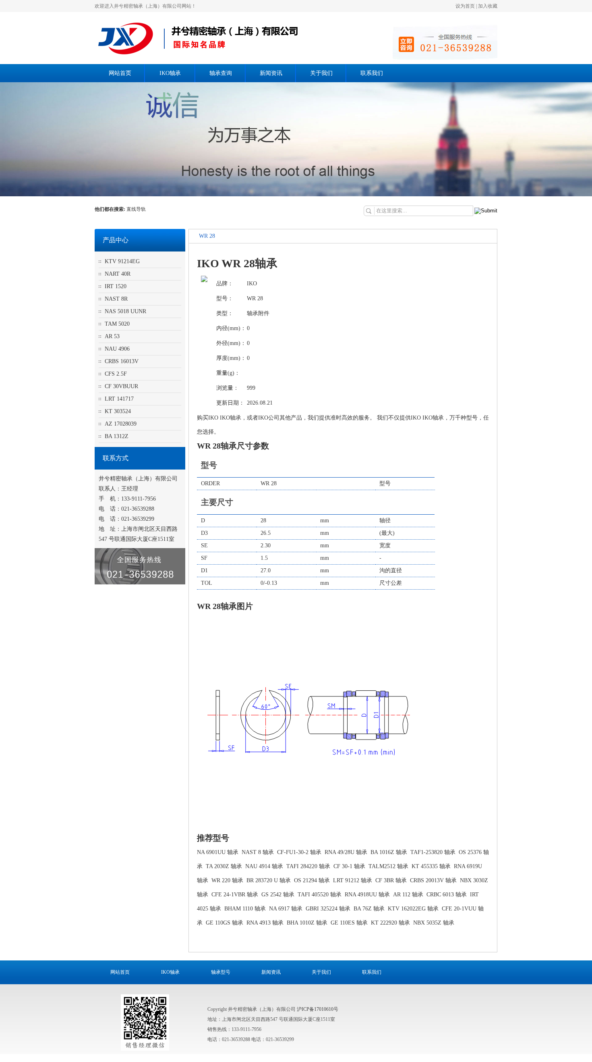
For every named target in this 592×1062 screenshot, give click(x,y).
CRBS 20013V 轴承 (433, 880)
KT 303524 (118, 411)
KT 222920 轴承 (390, 923)
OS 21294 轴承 (312, 880)
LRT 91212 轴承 (352, 880)
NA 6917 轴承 (285, 909)
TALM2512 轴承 (388, 866)
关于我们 (321, 73)
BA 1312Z (116, 436)
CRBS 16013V (122, 361)
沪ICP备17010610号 (317, 1009)
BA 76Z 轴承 (369, 909)
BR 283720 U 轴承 (268, 880)
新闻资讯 (271, 73)
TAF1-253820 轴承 (432, 852)
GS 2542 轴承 (277, 895)
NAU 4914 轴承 (264, 866)
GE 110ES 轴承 (349, 923)
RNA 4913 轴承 (265, 923)
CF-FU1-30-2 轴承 (299, 852)
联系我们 (371, 73)
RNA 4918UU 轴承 (367, 895)
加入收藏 (487, 6)
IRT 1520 (115, 286)
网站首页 (120, 73)
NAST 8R (116, 299)
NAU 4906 (117, 349)
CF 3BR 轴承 (391, 880)
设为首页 (465, 6)
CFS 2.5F (116, 374)
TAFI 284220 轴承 (308, 866)
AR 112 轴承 (408, 895)
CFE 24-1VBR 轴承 (234, 895)
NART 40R (117, 274)
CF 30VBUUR (121, 386)
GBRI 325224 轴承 (328, 909)
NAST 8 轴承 (258, 852)
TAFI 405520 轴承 (320, 895)
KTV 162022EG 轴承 (413, 909)
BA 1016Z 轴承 (389, 852)
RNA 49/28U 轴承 (346, 852)
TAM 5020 (117, 324)
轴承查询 (220, 73)
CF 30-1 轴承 (349, 866)
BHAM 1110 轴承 (245, 909)
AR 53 (112, 336)
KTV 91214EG (122, 261)
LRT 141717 (119, 399)
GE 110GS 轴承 (224, 923)
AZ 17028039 (121, 424)
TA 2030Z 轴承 (224, 866)
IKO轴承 (170, 73)
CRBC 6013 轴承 (446, 895)
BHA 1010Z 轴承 (307, 923)
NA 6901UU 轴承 (217, 852)
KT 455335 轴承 (431, 866)
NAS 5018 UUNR (125, 311)
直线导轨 (136, 209)
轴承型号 (220, 972)
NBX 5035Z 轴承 (433, 923)
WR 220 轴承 (227, 880)
